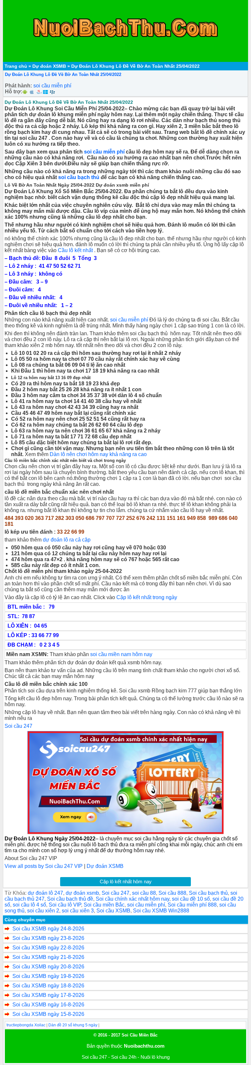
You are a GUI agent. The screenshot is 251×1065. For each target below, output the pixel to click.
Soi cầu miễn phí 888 (192, 905)
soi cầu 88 (144, 893)
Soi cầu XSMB (113, 910)
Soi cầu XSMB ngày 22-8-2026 (48, 947)
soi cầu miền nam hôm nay (121, 654)
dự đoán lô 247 (45, 893)
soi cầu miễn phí (52, 85)
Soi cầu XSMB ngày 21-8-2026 (48, 957)
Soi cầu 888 (172, 893)
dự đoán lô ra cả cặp (67, 539)
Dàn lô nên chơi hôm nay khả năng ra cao (98, 454)
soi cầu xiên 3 (78, 910)
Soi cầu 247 (18, 726)
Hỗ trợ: (13, 91)
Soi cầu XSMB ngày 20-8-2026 (48, 966)
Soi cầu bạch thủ (208, 893)
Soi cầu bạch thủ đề (70, 899)
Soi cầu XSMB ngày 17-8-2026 (48, 995)
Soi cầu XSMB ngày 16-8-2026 (48, 1004)
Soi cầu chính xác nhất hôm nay (132, 899)
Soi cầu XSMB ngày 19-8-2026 (48, 976)
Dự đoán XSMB (49, 66)
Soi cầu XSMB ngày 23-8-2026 (48, 938)
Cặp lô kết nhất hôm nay (126, 881)
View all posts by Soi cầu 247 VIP (44, 866)
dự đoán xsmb (82, 893)
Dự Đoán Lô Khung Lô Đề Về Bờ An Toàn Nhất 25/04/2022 (63, 74)
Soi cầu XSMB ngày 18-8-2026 (48, 985)
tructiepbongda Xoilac (26, 1025)
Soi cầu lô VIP (65, 905)
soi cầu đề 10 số (191, 899)
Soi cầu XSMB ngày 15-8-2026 (48, 1014)
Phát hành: (18, 85)
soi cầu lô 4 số (29, 905)
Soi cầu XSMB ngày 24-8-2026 (48, 928)
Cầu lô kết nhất (75, 250)
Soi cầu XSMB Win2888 (161, 910)
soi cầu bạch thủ (78, 177)
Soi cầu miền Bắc (104, 905)
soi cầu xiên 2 (43, 910)
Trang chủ (16, 66)
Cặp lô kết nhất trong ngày (146, 597)
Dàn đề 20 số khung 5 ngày (72, 1025)
